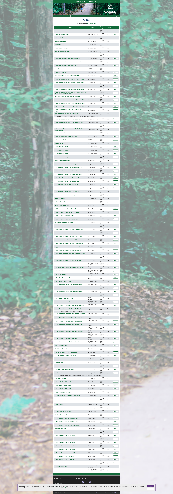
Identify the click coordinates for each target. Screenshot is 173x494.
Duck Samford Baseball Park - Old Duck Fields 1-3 (67, 113)
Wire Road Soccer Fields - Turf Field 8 (65, 456)
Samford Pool (58, 373)
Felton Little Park (59, 143)
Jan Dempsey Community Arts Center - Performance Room (70, 253)
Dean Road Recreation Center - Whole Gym (66, 65)
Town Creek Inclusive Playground (63, 392)
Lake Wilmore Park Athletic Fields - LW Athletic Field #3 (69, 291)
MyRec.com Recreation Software (111, 492)
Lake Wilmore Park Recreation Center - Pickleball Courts (70, 308)
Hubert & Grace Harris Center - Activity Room (67, 208)
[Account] (116, 16)
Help (92, 492)
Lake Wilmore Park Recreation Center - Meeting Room (69, 335)
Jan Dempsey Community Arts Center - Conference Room (70, 233)
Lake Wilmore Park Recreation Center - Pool (66, 338)
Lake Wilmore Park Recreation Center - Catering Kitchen (70, 317)
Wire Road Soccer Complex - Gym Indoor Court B (67, 421)
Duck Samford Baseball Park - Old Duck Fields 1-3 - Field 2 (70, 122)
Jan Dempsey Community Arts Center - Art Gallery (68, 226)
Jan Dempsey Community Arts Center (64, 222)
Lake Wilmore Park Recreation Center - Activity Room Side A (70, 302)
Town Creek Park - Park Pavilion (64, 408)
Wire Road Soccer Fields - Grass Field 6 (65, 449)
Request (115, 34)
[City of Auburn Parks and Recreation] (86, 8)
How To (95, 492)
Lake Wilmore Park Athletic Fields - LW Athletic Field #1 (69, 284)
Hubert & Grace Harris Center (62, 205)
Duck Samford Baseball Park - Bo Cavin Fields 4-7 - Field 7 (70, 89)
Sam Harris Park (59, 362)
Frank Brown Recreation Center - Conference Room (68, 177)
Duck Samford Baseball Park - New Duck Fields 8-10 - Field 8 (70, 99)
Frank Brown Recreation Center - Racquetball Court (68, 195)
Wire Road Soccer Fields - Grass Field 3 (65, 439)
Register (65, 16)
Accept (150, 486)
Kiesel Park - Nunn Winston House (64, 270)
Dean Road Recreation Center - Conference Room (68, 58)
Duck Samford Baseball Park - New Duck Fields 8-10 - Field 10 (70, 106)
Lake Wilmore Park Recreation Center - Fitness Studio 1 (69, 321)
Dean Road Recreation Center (62, 51)
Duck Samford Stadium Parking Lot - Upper (66, 139)
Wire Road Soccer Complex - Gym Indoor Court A (67, 418)
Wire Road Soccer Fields (60, 428)
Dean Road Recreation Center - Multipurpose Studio (68, 62)
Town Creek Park (59, 404)
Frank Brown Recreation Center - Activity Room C (68, 164)
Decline (150, 489)
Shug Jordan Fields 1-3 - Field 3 (63, 388)
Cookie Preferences (87, 492)
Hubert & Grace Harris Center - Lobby (65, 215)
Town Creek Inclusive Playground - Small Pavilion (68, 399)
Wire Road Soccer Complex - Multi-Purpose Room (68, 425)
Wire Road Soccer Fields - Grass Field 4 (65, 442)
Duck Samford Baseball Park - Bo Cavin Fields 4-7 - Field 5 (70, 82)
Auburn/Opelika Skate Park (61, 41)
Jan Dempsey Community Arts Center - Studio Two (68, 260)
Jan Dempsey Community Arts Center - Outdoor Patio (69, 250)
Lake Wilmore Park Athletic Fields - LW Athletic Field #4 (69, 295)
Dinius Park (57, 68)
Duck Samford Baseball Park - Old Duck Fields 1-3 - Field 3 (70, 126)
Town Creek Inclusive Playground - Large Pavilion (68, 395)
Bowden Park (58, 44)
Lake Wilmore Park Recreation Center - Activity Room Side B (70, 305)
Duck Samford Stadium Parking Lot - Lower (66, 136)
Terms (77, 492)
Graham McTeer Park (60, 198)
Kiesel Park (57, 264)
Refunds (108, 16)
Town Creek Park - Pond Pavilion (64, 411)
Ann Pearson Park (59, 31)
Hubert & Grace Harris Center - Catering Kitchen (67, 212)
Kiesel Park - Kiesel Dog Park (63, 277)
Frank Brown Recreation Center (62, 160)
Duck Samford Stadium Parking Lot (63, 133)
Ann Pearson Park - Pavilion (62, 34)
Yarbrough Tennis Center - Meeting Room (66, 470)
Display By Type (92, 23)
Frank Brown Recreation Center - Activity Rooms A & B (69, 167)
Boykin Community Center (61, 48)
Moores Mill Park (59, 359)
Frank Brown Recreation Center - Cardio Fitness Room (69, 174)
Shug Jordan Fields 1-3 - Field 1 (63, 381)
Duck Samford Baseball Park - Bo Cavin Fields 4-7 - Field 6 (70, 86)
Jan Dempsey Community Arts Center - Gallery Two (68, 239)
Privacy (80, 492)
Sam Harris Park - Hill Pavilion (63, 366)
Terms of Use (57, 487)
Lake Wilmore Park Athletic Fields (63, 281)
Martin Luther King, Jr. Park (61, 348)
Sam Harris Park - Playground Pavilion (65, 369)
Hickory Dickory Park (60, 202)
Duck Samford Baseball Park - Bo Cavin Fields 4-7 (67, 75)
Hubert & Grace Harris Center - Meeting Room (67, 219)
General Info (86, 16)
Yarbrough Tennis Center (61, 466)
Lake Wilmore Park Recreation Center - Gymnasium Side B (70, 331)
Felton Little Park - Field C (62, 153)
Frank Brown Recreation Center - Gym (65, 188)
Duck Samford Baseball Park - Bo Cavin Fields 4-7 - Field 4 (70, 79)
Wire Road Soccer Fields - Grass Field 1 (65, 432)
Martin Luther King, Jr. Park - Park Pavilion (66, 355)
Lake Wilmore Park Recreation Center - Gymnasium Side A (70, 328)
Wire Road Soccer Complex (61, 414)
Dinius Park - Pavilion (61, 72)
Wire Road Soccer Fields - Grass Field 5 (65, 445)
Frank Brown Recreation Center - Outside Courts (68, 191)
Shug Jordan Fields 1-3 (60, 378)
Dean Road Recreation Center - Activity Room (67, 55)
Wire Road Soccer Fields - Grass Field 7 (65, 452)
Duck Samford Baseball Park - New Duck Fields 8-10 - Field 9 (70, 103)
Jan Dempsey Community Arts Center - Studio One (68, 257)
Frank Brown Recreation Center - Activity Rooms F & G (69, 170)
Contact (98, 16)
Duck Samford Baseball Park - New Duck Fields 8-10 (67, 96)
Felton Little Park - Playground (63, 157)
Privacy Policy (65, 487)
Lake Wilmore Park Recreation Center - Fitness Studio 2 (69, 324)
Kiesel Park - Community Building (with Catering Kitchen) (70, 267)
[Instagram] (90, 482)
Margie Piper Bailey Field (61, 345)
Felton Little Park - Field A (62, 146)
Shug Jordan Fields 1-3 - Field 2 (63, 385)
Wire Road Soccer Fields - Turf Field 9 (65, 459)
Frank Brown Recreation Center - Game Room (67, 184)
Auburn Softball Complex (61, 37)
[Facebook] (83, 482)
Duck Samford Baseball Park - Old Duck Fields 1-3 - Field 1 (70, 119)
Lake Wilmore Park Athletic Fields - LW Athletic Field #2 (69, 288)
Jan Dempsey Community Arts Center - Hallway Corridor (69, 243)
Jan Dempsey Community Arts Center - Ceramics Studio (69, 229)
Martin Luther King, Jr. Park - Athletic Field (66, 352)
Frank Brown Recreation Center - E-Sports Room (67, 181)
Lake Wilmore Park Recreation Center (64, 298)
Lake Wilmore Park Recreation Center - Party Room (68, 341)
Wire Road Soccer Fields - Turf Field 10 (65, 463)
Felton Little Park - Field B (62, 150)
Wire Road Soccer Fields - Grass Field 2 (65, 435)
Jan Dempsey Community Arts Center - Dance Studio (69, 236)
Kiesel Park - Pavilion (61, 274)
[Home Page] (56, 16)
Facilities (76, 16)
